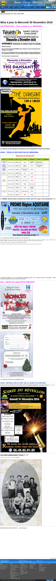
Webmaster (18, 457)
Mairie (14, 7)
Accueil (3, 7)
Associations (31, 565)
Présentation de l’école (23, 564)
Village (9, 7)
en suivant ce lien (27, 277)
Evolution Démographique (4, 566)
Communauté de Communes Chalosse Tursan (14, 574)
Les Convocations (13, 569)
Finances (11, 570)
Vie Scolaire (20, 7)
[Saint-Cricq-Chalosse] (47, 7)
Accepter (48, 580)
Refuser (52, 580)
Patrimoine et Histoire (3, 567)
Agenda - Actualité (16, 10)
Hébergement (32, 566)
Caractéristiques (2, 565)
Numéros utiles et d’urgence (43, 564)
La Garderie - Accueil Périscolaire (23, 570)
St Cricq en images (3, 568)
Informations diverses (23, 573)
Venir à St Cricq (2, 569)
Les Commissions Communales (15, 567)
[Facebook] (51, 7)
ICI (20, 379)
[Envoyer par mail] (55, 7)
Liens (40, 7)
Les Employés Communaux (14, 575)
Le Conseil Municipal (13, 566)
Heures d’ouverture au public (14, 565)
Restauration (31, 567)
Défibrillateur (41, 565)
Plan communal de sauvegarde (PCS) (42, 570)
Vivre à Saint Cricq (27, 7)
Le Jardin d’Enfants (42, 568)
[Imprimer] (0, 12)
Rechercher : (46, 0)
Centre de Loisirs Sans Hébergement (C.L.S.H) (24, 567)
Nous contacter (40, 560)
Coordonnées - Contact (13, 564)
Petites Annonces (41, 569)
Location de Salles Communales (13, 576)
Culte (40, 566)
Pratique (34, 7)
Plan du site (40, 561)
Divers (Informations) (13, 577)
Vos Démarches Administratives (15, 578)
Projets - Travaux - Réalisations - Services (13, 572)
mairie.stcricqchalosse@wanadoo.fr (26, 561)
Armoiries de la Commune (4, 564)
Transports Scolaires (23, 568)
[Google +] (53, 7)
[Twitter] (49, 7)
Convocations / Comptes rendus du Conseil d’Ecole (24, 572)
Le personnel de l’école (23, 565)
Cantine (21, 569)
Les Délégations (12, 568)
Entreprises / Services (33, 568)
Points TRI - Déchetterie (43, 567)
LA (23, 379)
